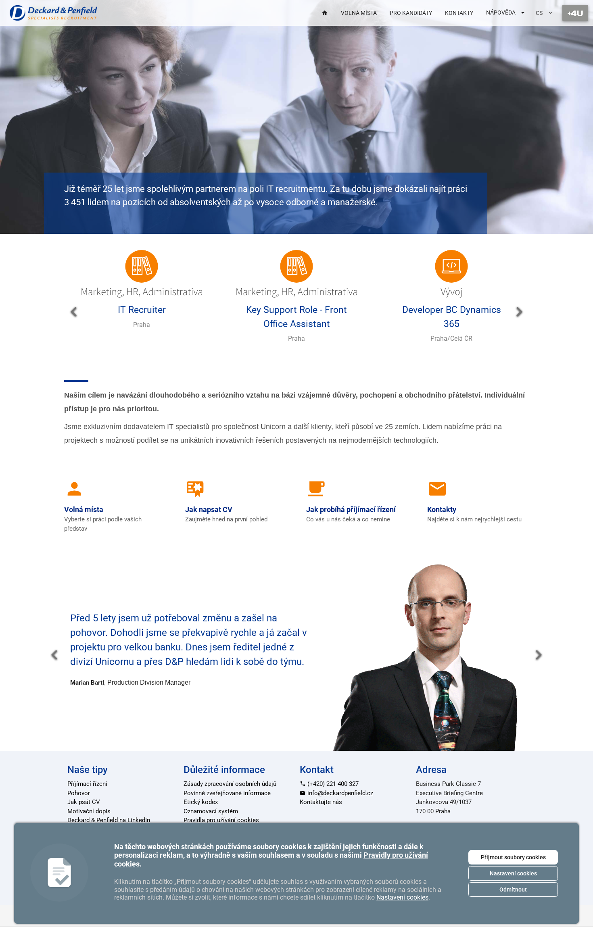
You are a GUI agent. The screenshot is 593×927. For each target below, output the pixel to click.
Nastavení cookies (513, 873)
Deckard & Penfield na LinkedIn (108, 820)
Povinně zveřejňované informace (227, 793)
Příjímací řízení (87, 783)
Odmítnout (513, 889)
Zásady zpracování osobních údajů (230, 783)
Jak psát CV (83, 802)
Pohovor (78, 793)
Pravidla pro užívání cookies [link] (221, 820)
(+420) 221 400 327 (332, 783)
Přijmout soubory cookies (513, 857)
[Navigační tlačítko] (575, 13)
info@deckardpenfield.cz (339, 793)
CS (539, 13)
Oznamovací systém (211, 811)
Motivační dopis (89, 811)
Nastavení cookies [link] (402, 897)
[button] (74, 312)
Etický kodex (201, 802)
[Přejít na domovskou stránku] (53, 13)
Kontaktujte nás (321, 802)
